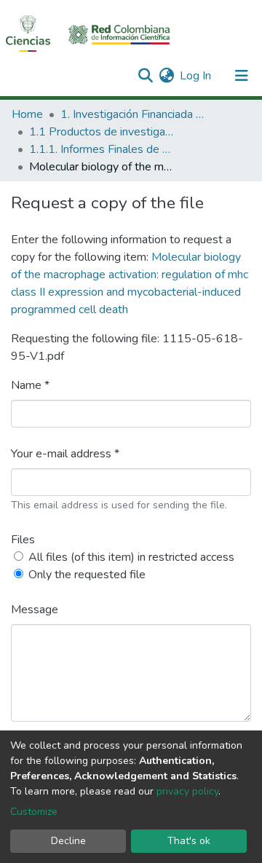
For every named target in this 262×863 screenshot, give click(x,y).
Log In (196, 76)
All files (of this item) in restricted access (131, 557)
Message (34, 610)
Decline (68, 841)
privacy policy (187, 791)
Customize (33, 812)
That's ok (188, 841)
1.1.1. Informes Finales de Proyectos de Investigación (102, 149)
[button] (166, 75)
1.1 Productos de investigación (102, 132)
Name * (30, 385)
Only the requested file (87, 575)
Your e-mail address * (65, 454)
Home (27, 114)
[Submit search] (145, 75)
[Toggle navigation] (241, 75)
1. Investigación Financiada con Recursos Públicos (133, 114)
